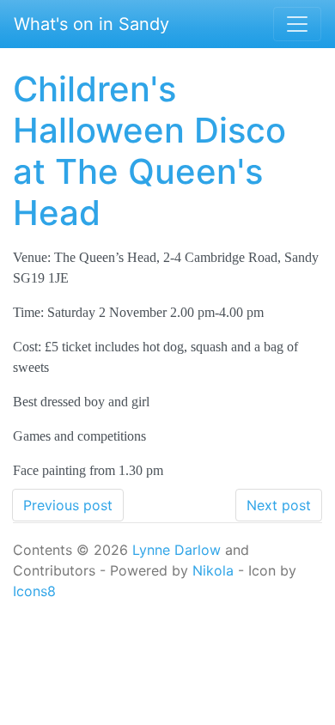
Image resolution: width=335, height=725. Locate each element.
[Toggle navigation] (297, 24)
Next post (279, 505)
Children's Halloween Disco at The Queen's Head (149, 151)
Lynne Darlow (176, 549)
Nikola (213, 570)
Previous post (68, 505)
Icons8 (34, 591)
